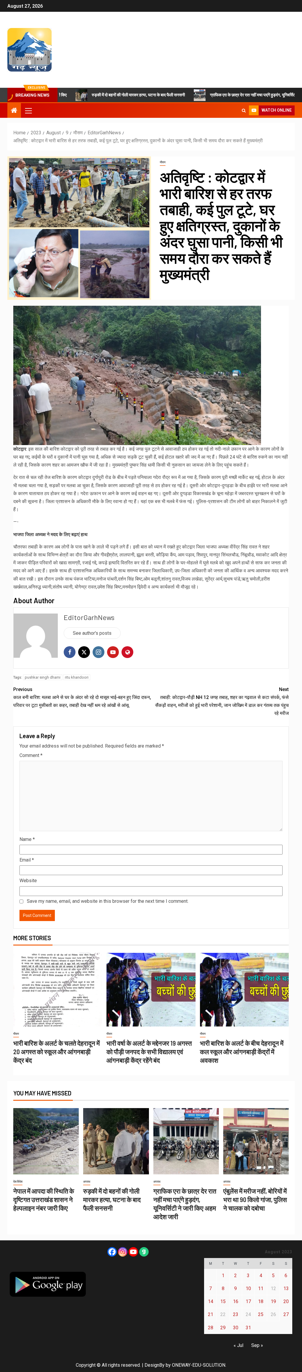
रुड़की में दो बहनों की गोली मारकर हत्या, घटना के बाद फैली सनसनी (102, 94)
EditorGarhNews (89, 617)
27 (286, 1314)
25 (260, 1314)
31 (248, 1327)
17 (248, 1301)
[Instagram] (122, 1252)
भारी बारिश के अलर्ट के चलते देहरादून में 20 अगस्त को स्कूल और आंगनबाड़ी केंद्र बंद (56, 1051)
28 (210, 1327)
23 (235, 1314)
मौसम (162, 162)
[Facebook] (112, 1252)
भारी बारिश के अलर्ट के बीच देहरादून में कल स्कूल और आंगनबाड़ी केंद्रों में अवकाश (241, 1051)
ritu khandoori (76, 677)
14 (210, 1301)
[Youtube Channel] (133, 1252)
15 (223, 1301)
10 (248, 1288)
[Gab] (144, 1252)
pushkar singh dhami (42, 677)
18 (260, 1301)
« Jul (238, 1345)
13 (286, 1288)
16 (235, 1301)
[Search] (243, 110)
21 (210, 1314)
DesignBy (155, 1365)
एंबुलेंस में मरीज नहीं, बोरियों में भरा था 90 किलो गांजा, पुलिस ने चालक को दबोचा (255, 1199)
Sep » (257, 1345)
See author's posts (92, 633)
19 (273, 1301)
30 (235, 1327)
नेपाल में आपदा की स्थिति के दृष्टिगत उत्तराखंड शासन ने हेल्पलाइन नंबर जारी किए (43, 1199)
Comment (30, 755)
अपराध (86, 1181)
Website (28, 880)
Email (26, 860)
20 (286, 1301)
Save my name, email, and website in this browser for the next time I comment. (107, 901)
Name (27, 839)
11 (260, 1288)
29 (223, 1327)
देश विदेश (17, 1181)
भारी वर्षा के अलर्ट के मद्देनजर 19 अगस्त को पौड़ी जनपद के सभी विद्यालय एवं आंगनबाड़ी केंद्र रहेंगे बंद (149, 1051)
